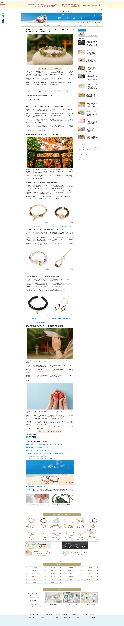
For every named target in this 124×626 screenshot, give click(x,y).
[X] (3, 19)
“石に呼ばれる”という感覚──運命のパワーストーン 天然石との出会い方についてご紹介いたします (92, 113)
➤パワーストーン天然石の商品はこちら (35, 130)
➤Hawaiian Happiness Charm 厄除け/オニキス (62, 318)
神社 (44, 491)
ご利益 (53, 489)
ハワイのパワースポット (84, 154)
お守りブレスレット (49, 489)
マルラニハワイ (40, 490)
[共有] (3, 22)
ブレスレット (35, 490)
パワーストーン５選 (81, 147)
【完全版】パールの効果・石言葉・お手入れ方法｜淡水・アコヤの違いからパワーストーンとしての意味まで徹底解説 (91, 87)
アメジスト (35, 489)
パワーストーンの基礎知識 (94, 147)
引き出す (60, 490)
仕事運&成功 (52, 570)
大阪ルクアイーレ (81, 159)
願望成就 (71, 567)
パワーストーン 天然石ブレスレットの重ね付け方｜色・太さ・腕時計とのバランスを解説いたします (91, 69)
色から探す (56, 617)
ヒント (72, 489)
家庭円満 (71, 576)
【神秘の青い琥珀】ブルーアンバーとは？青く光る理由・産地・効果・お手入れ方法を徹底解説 (91, 61)
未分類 (85, 157)
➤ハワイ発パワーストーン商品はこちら (35, 486)
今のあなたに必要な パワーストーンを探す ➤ (50, 68)
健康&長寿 (34, 576)
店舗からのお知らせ (81, 157)
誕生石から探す (44, 617)
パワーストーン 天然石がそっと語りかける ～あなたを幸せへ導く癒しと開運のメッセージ (92, 138)
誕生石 (89, 157)
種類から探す (32, 617)
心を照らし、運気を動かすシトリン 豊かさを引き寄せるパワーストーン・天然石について (91, 105)
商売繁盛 (55, 490)
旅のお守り (53, 582)
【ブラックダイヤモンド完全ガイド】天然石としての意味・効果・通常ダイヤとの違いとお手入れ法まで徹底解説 (91, 44)
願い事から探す (67, 617)
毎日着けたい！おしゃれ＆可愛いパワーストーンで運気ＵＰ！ (42, 447)
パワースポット (94, 149)
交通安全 (34, 582)
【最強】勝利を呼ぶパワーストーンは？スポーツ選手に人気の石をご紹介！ (45, 453)
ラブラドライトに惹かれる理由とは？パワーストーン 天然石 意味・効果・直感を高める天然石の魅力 (91, 129)
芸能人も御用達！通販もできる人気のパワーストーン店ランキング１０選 (44, 444)
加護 (47, 490)
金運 (50, 491)
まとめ (52, 95)
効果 (49, 490)
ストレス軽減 (89, 579)
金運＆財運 (34, 570)
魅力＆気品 (34, 573)
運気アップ (47, 491)
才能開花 (90, 570)
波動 (36, 491)
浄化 (38, 491)
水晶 (34, 491)
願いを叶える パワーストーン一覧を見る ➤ (50, 431)
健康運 (43, 490)
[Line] (3, 14)
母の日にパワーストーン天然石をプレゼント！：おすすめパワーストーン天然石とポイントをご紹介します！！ (91, 121)
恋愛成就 (67, 490)
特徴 (40, 491)
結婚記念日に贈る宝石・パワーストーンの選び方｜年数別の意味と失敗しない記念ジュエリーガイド (91, 52)
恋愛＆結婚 (53, 573)
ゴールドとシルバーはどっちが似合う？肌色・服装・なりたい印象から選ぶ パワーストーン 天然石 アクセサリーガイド (91, 96)
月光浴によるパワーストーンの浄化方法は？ (37, 456)
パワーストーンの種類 (81, 149)
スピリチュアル (57, 489)
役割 (64, 490)
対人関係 (53, 576)
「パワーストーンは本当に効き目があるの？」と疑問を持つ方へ (42, 459)
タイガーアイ (61, 489)
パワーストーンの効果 (87, 147)
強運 (62, 490)
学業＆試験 (90, 576)
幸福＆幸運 (53, 567)
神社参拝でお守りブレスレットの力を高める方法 (37, 95)
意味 (70, 490)
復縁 (71, 573)
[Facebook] (3, 17)
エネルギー (39, 489)
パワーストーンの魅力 (84, 152)
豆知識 (91, 157)
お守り (45, 489)
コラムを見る (92, 617)
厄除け (52, 490)
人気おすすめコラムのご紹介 (33, 99)
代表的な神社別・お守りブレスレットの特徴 (59, 91)
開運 (52, 491)
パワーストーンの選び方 (37, 487)
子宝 (90, 573)
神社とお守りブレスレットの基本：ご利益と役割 (37, 91)
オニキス (42, 489)
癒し (71, 579)
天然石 (57, 490)
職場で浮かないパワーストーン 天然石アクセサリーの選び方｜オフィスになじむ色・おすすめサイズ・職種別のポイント (91, 78)
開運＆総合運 (34, 567)
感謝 (72, 490)
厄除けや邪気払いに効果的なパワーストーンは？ (38, 450)
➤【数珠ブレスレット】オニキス (38, 318)
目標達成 (90, 567)
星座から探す (79, 617)
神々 (42, 491)
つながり (65, 489)
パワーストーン (69, 489)
